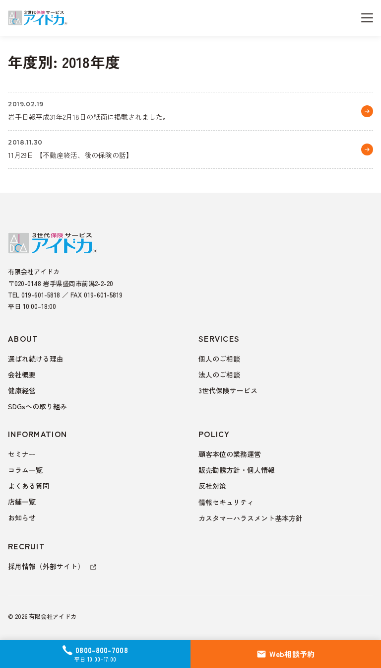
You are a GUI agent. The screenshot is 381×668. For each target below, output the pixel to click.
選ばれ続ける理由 (36, 359)
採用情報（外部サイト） (47, 566)
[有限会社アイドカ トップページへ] (37, 17)
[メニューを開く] (367, 17)
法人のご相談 (219, 374)
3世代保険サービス (227, 390)
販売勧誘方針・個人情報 (236, 470)
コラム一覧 (25, 470)
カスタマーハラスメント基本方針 (250, 518)
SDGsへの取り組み (37, 406)
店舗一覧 (22, 502)
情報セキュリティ (226, 502)
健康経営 (22, 390)
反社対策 (212, 486)
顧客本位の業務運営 (229, 454)
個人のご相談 (219, 359)
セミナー (22, 454)
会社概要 (22, 374)
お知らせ (22, 517)
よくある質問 (29, 486)
